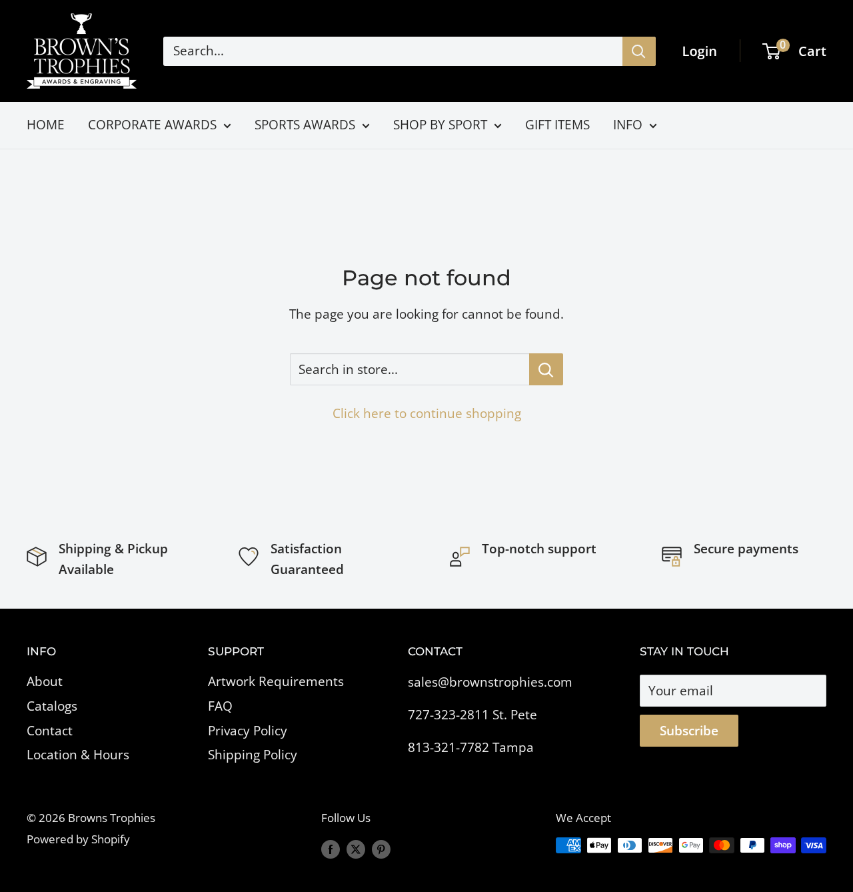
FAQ (220, 706)
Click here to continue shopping (427, 413)
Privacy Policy (247, 730)
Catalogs (52, 706)
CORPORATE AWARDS (152, 124)
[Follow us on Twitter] (356, 848)
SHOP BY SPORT (440, 124)
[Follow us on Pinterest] (381, 848)
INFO (627, 124)
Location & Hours (78, 754)
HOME (46, 124)
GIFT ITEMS (557, 124)
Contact (50, 730)
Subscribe (689, 730)
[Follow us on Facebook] (330, 848)
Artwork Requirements (276, 681)
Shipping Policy (252, 754)
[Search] (639, 51)
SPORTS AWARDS (305, 124)
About (45, 681)
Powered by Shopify (78, 839)
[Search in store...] (546, 369)
